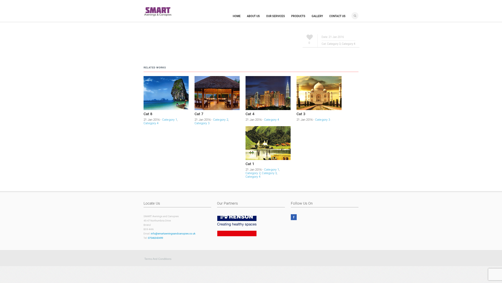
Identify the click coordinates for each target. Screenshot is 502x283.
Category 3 (334, 43)
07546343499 (155, 237)
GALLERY (317, 16)
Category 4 (348, 43)
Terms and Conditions (157, 258)
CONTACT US (337, 16)
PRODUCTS (298, 16)
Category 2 (220, 119)
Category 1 (169, 119)
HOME (237, 16)
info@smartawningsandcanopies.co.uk (173, 233)
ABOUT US (253, 16)
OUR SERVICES (275, 16)
